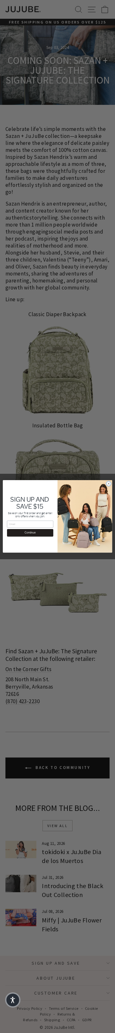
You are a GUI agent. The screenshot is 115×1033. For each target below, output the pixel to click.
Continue (30, 533)
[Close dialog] (108, 483)
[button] (12, 1000)
